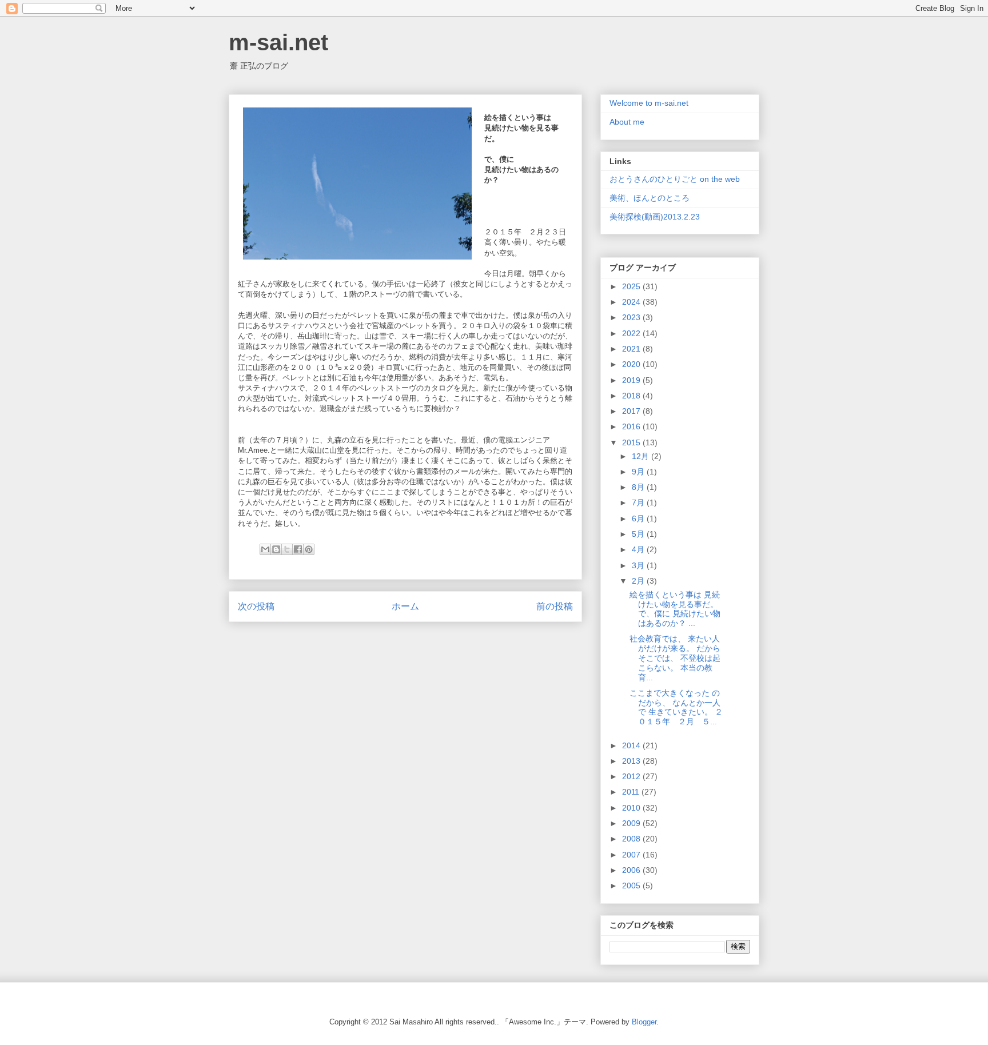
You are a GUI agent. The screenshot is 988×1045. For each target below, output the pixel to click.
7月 (639, 502)
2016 (632, 426)
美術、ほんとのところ (649, 197)
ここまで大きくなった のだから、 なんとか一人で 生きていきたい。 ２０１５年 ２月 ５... (676, 707)
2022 (632, 333)
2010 (632, 807)
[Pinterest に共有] (308, 549)
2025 (632, 286)
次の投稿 (256, 606)
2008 (632, 838)
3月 (639, 565)
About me (626, 121)
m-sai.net (278, 42)
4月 (639, 549)
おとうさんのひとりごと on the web (674, 179)
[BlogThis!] (276, 549)
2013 (632, 760)
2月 (639, 580)
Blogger (644, 1022)
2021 (632, 348)
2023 (632, 317)
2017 (632, 411)
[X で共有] (287, 549)
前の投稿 (554, 606)
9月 (639, 471)
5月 (639, 534)
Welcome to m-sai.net (648, 102)
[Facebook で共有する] (298, 549)
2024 (632, 301)
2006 (632, 870)
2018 (632, 395)
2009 (632, 823)
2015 (632, 442)
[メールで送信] (265, 549)
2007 (632, 854)
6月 (639, 518)
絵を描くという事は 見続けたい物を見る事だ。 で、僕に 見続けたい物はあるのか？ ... (675, 609)
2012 (632, 776)
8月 (639, 487)
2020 (632, 364)
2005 (632, 885)
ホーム (405, 606)
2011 (632, 791)
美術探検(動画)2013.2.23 (654, 216)
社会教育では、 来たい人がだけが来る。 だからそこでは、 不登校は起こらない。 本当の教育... (675, 657)
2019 (632, 380)
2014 (632, 745)
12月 (641, 456)
